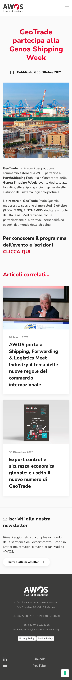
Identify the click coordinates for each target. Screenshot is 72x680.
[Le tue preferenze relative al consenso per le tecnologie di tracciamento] (65, 673)
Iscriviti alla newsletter (23, 562)
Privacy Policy (26, 638)
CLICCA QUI (16, 251)
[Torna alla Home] (13, 8)
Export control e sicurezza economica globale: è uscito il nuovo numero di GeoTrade (31, 472)
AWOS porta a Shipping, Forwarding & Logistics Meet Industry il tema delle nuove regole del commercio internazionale (33, 364)
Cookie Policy (45, 638)
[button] (67, 8)
